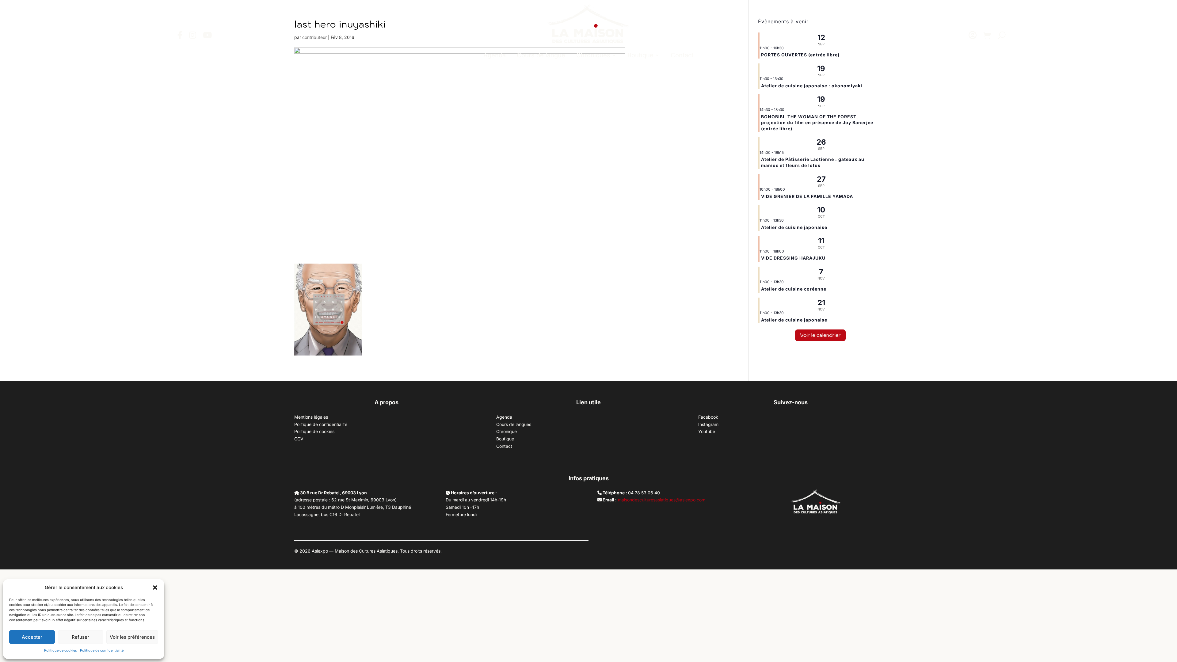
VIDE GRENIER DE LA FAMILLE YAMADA (807, 196)
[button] (155, 587)
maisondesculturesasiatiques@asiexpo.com (661, 499)
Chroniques (593, 55)
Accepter (32, 637)
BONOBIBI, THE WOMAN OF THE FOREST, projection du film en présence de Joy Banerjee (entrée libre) (817, 122)
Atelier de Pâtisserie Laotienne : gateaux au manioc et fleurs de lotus (812, 162)
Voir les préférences (132, 637)
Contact (682, 55)
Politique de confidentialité (102, 650)
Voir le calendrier (820, 335)
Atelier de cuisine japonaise (794, 227)
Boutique (640, 55)
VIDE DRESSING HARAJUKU (793, 258)
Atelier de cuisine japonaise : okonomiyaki (811, 85)
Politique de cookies (60, 650)
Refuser (80, 637)
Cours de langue (541, 55)
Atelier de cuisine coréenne (793, 288)
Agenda (494, 55)
